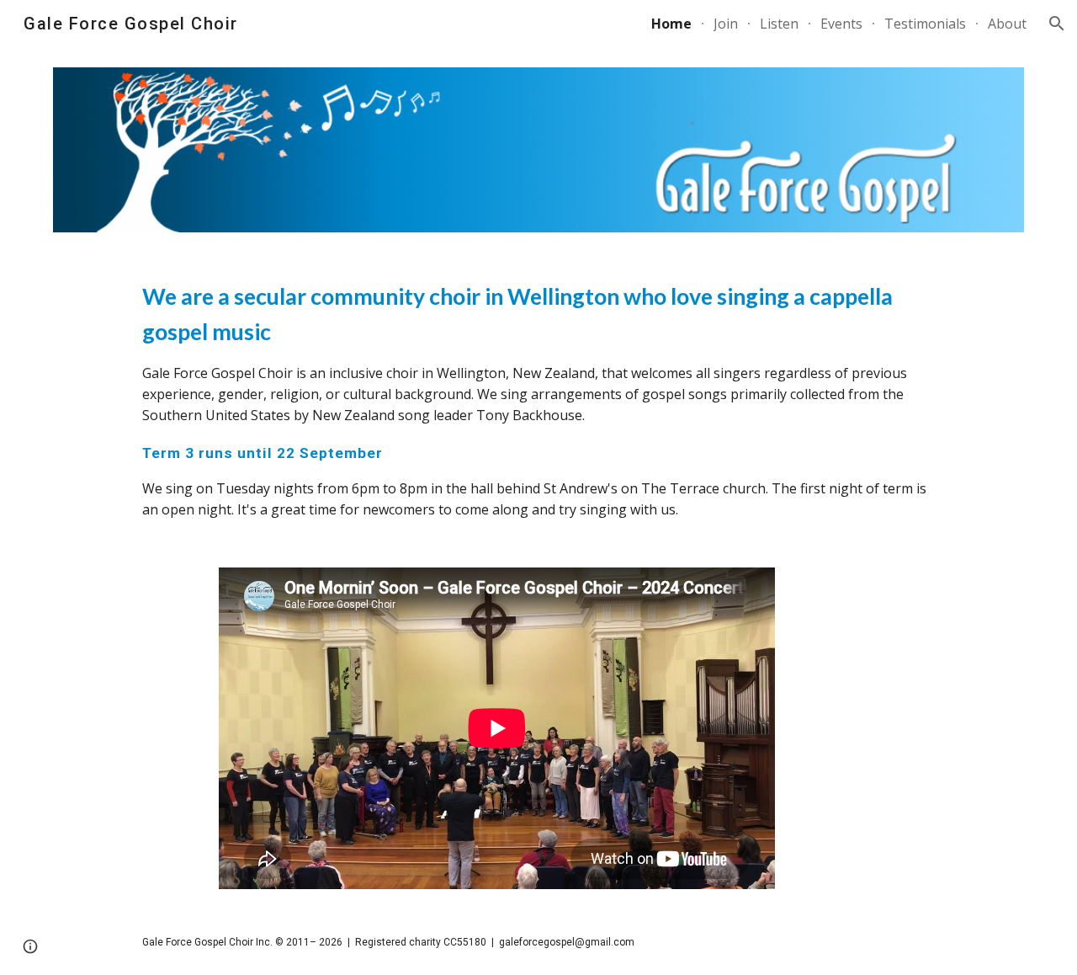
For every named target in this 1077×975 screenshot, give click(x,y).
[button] (1057, 23)
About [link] (1007, 23)
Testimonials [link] (925, 23)
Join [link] (726, 23)
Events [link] (841, 23)
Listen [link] (779, 23)
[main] (538, 400)
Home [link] (671, 23)
